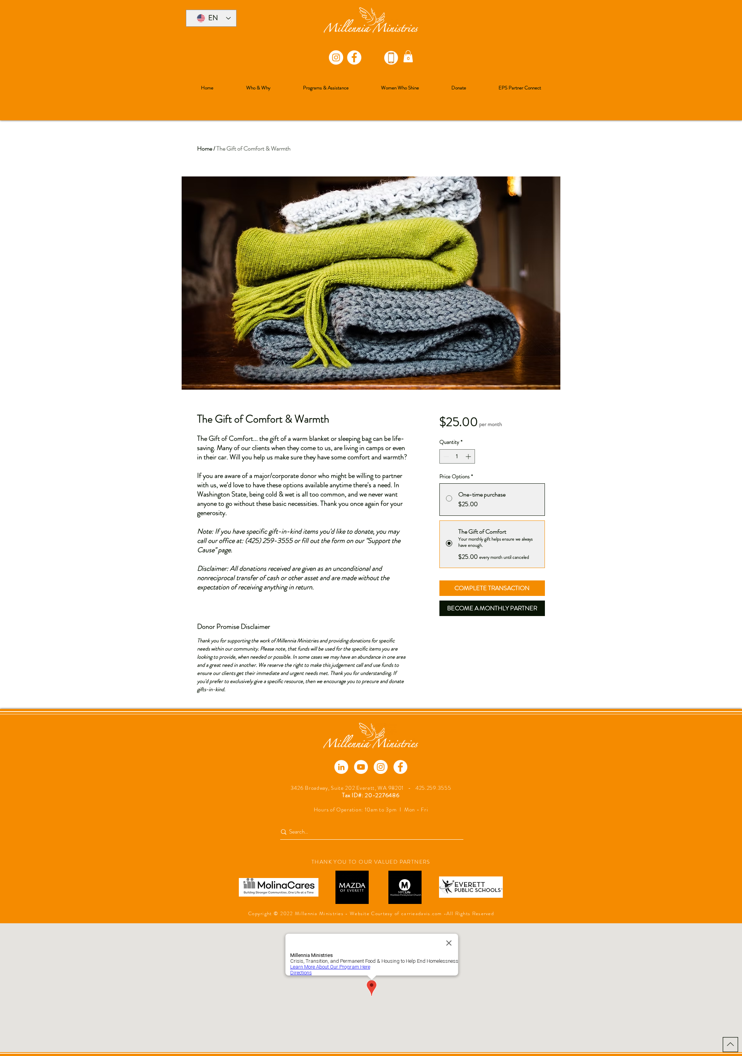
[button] (408, 56)
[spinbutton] (457, 456)
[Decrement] (445, 456)
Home (204, 148)
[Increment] (469, 456)
